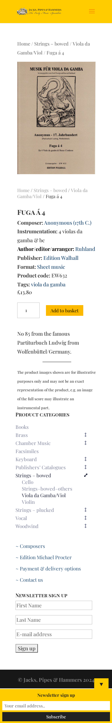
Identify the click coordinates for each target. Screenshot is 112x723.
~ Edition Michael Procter (44, 557)
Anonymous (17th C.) (67, 222)
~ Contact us (29, 579)
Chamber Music (33, 443)
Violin (28, 502)
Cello (27, 482)
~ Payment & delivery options (48, 568)
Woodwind (27, 526)
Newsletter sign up (56, 695)
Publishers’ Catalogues (41, 467)
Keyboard (26, 459)
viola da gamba (48, 284)
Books (22, 427)
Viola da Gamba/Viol (44, 495)
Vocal (21, 518)
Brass (22, 435)
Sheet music (51, 266)
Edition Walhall (60, 257)
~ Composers (30, 546)
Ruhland (85, 248)
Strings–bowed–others (47, 489)
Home (23, 43)
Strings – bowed (51, 43)
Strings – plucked (35, 510)
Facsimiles (27, 451)
